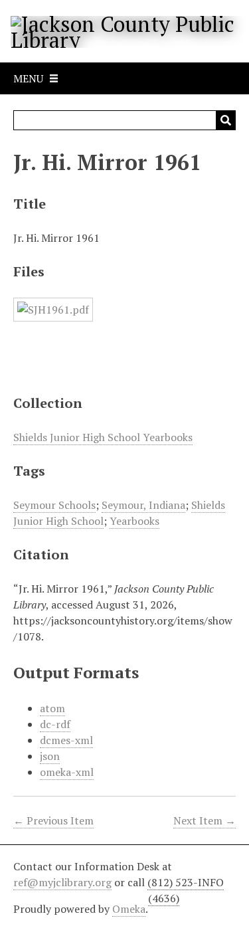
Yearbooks (134, 521)
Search (226, 120)
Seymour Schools (54, 505)
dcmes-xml (66, 740)
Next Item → (204, 820)
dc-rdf (55, 724)
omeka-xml (67, 772)
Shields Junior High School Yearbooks (103, 437)
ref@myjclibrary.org (62, 882)
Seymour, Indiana (143, 505)
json (50, 756)
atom (52, 708)
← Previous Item (53, 820)
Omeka (128, 908)
